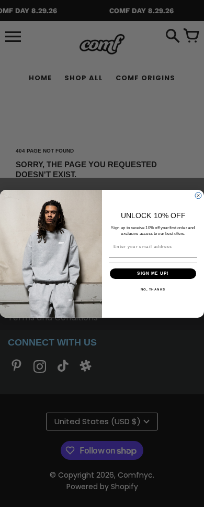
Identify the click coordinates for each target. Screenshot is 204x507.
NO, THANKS (153, 289)
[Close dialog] (198, 195)
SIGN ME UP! (153, 273)
